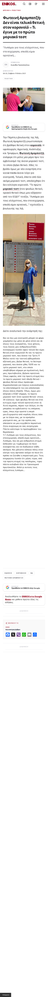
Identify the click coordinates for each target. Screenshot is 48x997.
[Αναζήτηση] (24, 4)
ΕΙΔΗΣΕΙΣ (8, 573)
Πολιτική (16, 10)
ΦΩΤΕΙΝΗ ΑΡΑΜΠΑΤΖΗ (14, 578)
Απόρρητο (5, 995)
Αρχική (6, 10)
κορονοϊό (35, 145)
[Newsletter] (30, 4)
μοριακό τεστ (11, 188)
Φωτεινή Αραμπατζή (31, 153)
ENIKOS (9, 4)
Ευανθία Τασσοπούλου (20, 65)
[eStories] (36, 4)
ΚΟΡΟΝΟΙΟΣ (21, 573)
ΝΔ (32, 573)
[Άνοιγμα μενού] (43, 4)
